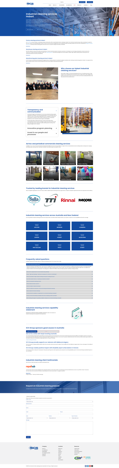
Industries (79, 5)
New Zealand (60, 459)
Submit (28, 437)
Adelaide (59, 457)
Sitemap (75, 454)
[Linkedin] (88, 466)
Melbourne (60, 448)
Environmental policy (78, 451)
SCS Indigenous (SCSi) (46, 452)
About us (54, 5)
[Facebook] (86, 466)
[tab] (31, 331)
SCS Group (29, 42)
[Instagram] (92, 466)
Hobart (59, 458)
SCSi (74, 5)
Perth (59, 455)
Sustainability (61, 5)
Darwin (59, 454)
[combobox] (68, 2)
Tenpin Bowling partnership (31, 339)
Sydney (59, 450)
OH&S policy (76, 450)
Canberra (60, 451)
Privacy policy (76, 452)
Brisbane (59, 452)
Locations (86, 5)
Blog (91, 5)
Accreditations (69, 5)
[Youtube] (90, 466)
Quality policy (76, 448)
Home (50, 5)
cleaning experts (49, 52)
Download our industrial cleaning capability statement (36, 312)
